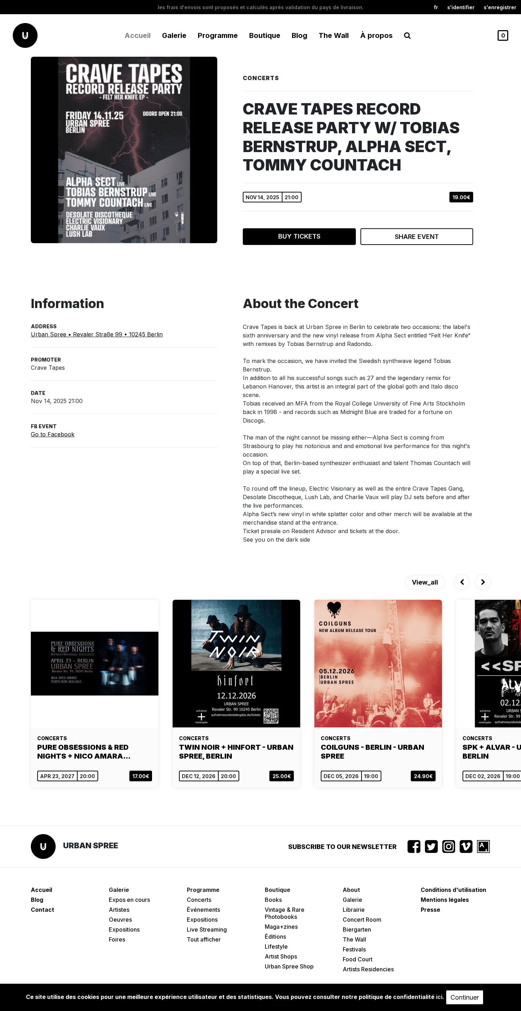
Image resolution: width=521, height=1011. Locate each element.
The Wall (334, 35)
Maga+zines (281, 926)
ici (439, 996)
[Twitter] (431, 846)
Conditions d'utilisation (453, 889)
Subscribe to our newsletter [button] (342, 846)
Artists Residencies (368, 969)
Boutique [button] (264, 35)
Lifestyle (276, 946)
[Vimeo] (466, 846)
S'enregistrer (500, 7)
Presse (430, 909)
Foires (117, 939)
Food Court (357, 959)
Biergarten (357, 929)
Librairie (354, 909)
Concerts (199, 899)
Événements (203, 909)
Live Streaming (207, 929)
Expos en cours (129, 899)
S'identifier (461, 7)
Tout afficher (204, 939)
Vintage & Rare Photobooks (284, 913)
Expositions (124, 929)
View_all (425, 582)
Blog (299, 35)
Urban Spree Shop (289, 966)
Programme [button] (218, 35)
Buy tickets (299, 236)
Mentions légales (445, 899)
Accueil (137, 35)
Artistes (119, 909)
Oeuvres (120, 919)
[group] (94, 694)
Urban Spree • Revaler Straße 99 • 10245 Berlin (97, 334)
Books (273, 899)
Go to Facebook (52, 434)
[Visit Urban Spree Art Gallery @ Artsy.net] (483, 846)
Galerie (352, 899)
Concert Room (362, 919)
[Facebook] (414, 846)
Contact (42, 909)
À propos (376, 35)
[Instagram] (448, 846)
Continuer (464, 997)
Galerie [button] (174, 35)
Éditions (275, 936)
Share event (417, 236)
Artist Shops (281, 956)
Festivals (354, 949)
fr (436, 7)
